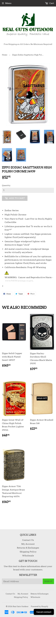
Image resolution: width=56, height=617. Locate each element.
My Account (28, 544)
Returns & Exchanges (28, 548)
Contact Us (28, 540)
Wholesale (28, 555)
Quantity (6, 185)
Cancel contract (43, 612)
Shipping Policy (28, 551)
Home (4, 55)
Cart (51, 3)
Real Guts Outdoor (20, 606)
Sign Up (48, 581)
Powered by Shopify (39, 606)
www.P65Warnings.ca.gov (19, 280)
